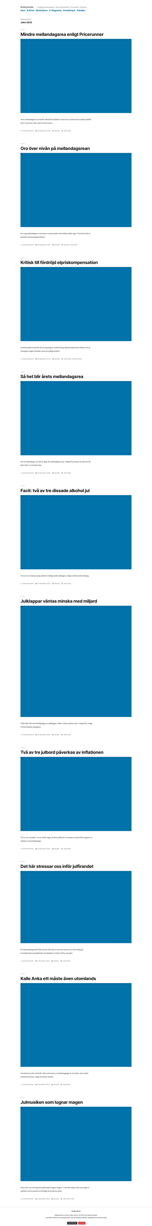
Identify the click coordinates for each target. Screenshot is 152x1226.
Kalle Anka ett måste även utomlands (58, 978)
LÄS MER (81, 1223)
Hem (22, 10)
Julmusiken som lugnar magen (51, 1102)
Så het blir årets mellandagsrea (51, 376)
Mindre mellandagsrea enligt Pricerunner (62, 34)
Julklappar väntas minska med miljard (58, 601)
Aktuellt (57, 131)
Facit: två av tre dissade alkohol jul (55, 490)
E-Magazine (55, 10)
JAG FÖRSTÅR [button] (72, 1223)
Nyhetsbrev (42, 10)
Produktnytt (69, 10)
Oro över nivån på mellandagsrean (55, 148)
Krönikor (81, 10)
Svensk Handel (77, 359)
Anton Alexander (28, 131)
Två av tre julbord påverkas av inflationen (61, 752)
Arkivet (30, 10)
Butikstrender (27, 7)
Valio (72, 1199)
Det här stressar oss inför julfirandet (56, 866)
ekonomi (66, 245)
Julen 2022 (67, 131)
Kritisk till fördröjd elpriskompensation (59, 262)
